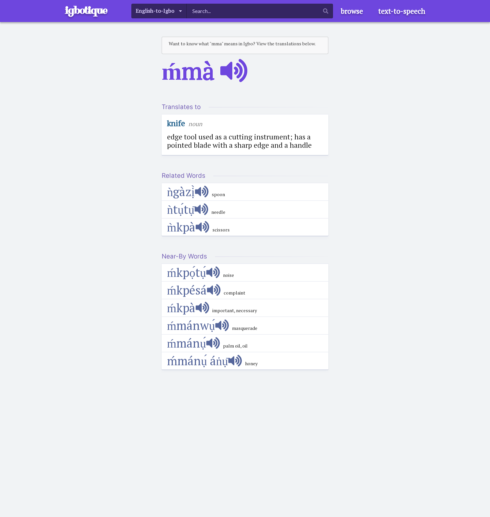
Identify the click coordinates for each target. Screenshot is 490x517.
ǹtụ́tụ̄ (180, 209)
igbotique (86, 10)
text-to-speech (401, 11)
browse (352, 11)
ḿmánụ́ (186, 343)
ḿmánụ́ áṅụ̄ (197, 361)
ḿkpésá (187, 290)
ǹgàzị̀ (181, 191)
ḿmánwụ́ (191, 325)
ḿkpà (181, 308)
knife (176, 123)
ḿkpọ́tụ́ (186, 272)
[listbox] (159, 11)
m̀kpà (181, 227)
